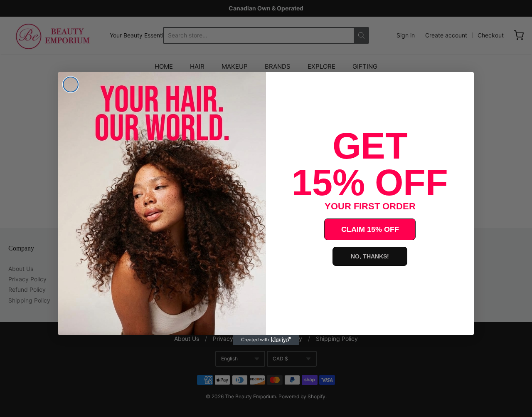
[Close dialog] (70, 84)
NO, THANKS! (370, 256)
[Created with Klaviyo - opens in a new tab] (266, 340)
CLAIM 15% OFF (370, 229)
